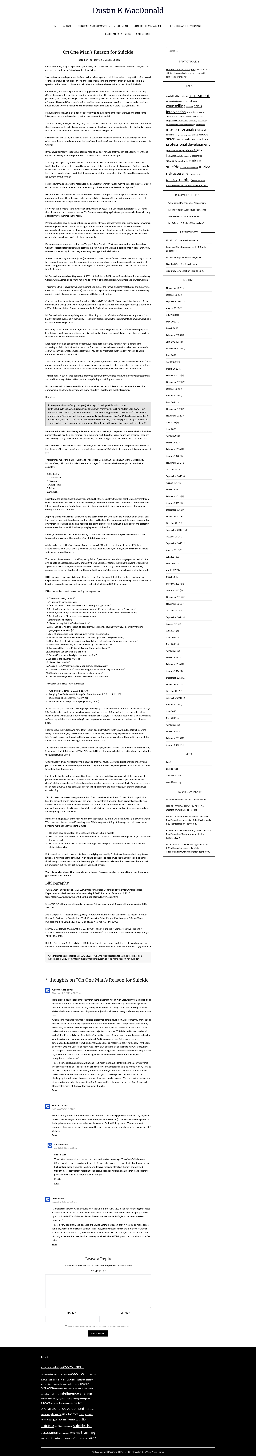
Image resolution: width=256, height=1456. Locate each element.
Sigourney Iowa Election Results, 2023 (185, 270)
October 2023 (173, 294)
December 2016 (174, 597)
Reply (54, 1090)
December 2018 (174, 509)
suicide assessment (189, 167)
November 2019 (174, 462)
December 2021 (174, 382)
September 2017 (174, 543)
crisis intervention (58, 1379)
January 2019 (173, 503)
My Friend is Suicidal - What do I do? (186, 223)
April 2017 (171, 570)
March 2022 (172, 368)
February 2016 (173, 664)
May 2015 (171, 718)
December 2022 (174, 348)
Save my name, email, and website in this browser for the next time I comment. (99, 1326)
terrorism (171, 180)
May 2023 (171, 321)
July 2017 (171, 556)
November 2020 (174, 415)
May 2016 (171, 644)
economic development (186, 116)
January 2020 (173, 456)
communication (172, 101)
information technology (185, 124)
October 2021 (173, 388)
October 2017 (173, 536)
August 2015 (172, 704)
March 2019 (172, 489)
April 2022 (171, 362)
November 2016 (174, 603)
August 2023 (172, 308)
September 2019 (174, 476)
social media (183, 161)
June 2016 (171, 637)
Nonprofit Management (149, 26)
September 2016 (174, 617)
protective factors (174, 150)
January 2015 (173, 745)
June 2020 (171, 429)
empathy (170, 120)
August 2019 (172, 482)
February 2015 (173, 738)
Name (71, 1312)
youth (204, 185)
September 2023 (174, 301)
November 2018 (174, 516)
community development (188, 101)
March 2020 (172, 442)
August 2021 (172, 395)
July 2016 (171, 630)
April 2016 (171, 650)
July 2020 (171, 422)
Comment (98, 1271)
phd (197, 139)
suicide (172, 166)
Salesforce (143, 34)
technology (196, 174)
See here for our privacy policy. (181, 69)
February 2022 (173, 375)
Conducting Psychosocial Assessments (187, 203)
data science (192, 112)
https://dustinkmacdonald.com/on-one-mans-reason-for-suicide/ (106, 958)
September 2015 (174, 697)
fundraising (202, 121)
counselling (175, 105)
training (184, 179)
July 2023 (171, 315)
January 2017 (173, 590)
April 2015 (171, 724)
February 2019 (173, 496)
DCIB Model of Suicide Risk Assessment (187, 209)
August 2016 (172, 624)
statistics (195, 160)
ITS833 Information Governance (182, 240)
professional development (188, 144)
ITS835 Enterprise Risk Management (184, 257)
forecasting (193, 121)
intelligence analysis (182, 129)
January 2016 (173, 671)
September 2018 (174, 530)
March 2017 (172, 577)
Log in (169, 762)
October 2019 (173, 469)
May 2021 (171, 402)
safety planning (184, 156)
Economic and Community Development (102, 26)
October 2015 (173, 691)
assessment (199, 95)
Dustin (116, 59)
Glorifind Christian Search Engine (182, 264)
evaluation (181, 120)
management (197, 135)
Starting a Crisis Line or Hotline (191, 799)
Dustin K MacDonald (128, 10)
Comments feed (173, 775)
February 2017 (173, 583)
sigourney (171, 160)
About (67, 26)
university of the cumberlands (52, 1438)
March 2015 (172, 731)
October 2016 (173, 610)
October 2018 (173, 523)
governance (171, 124)
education (201, 116)
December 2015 (174, 677)
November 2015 (174, 684)
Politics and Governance (186, 26)
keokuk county (48, 1398)
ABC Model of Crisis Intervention (184, 216)
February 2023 (173, 335)
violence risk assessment (189, 185)
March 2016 (172, 657)
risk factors (70, 1414)
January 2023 (173, 341)
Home (54, 26)
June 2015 (171, 711)
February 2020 (173, 449)
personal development (186, 139)
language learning (180, 135)
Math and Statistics (118, 34)
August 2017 (172, 550)
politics (203, 139)
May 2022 (171, 355)
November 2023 (174, 288)
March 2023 (172, 328)
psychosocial (189, 150)
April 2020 (171, 435)
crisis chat (189, 106)
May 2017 (171, 563)
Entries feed (172, 768)
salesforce (197, 155)
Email (125, 1312)
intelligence (200, 125)
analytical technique (177, 96)
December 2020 (174, 409)
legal (189, 135)
